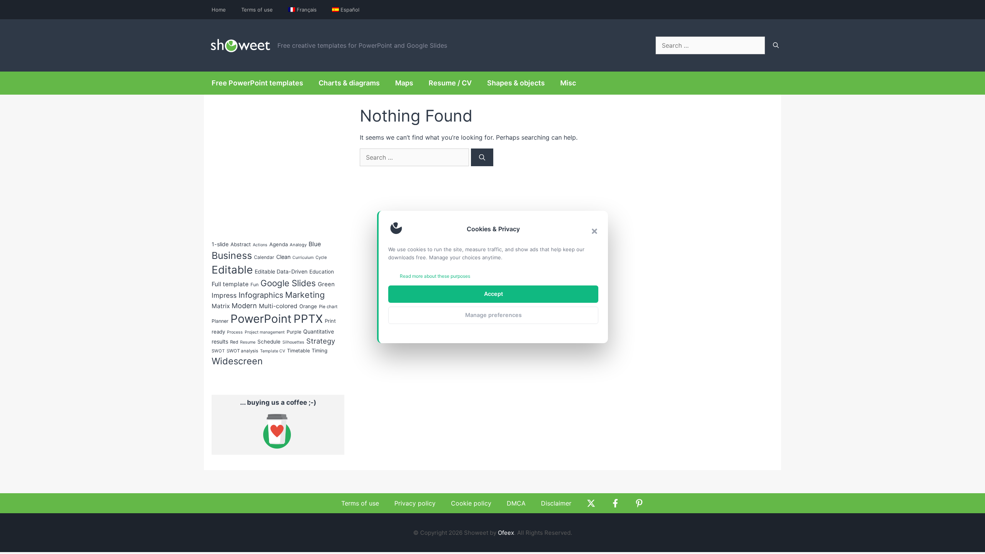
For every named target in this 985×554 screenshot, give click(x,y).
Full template (230, 284)
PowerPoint (261, 318)
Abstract (240, 244)
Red (234, 342)
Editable (232, 269)
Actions (260, 244)
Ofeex (506, 532)
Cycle (321, 257)
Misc (568, 83)
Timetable (298, 351)
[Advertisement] (269, 162)
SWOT (218, 351)
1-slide (220, 244)
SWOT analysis (242, 351)
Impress (224, 295)
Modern (244, 306)
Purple (294, 332)
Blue (315, 244)
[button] (594, 231)
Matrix (221, 306)
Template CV (272, 351)
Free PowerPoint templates (257, 83)
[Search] (776, 45)
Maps (404, 83)
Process (235, 332)
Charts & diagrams (349, 83)
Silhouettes (293, 342)
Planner (220, 321)
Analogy (298, 244)
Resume (247, 342)
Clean (283, 257)
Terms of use (257, 10)
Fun (254, 284)
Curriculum (303, 257)
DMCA (516, 503)
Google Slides (288, 283)
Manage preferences (493, 315)
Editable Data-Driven (281, 271)
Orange (308, 306)
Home (219, 10)
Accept (493, 293)
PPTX (308, 318)
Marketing (305, 295)
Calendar (264, 257)
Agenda (278, 244)
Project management (265, 332)
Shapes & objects (516, 83)
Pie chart (328, 306)
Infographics (261, 295)
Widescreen (237, 361)
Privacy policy (415, 503)
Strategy (320, 341)
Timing (319, 350)
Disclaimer (556, 503)
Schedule (268, 342)
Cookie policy (471, 503)
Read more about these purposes (435, 276)
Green (326, 284)
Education (321, 272)
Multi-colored (278, 306)
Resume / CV (450, 83)
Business (232, 255)
